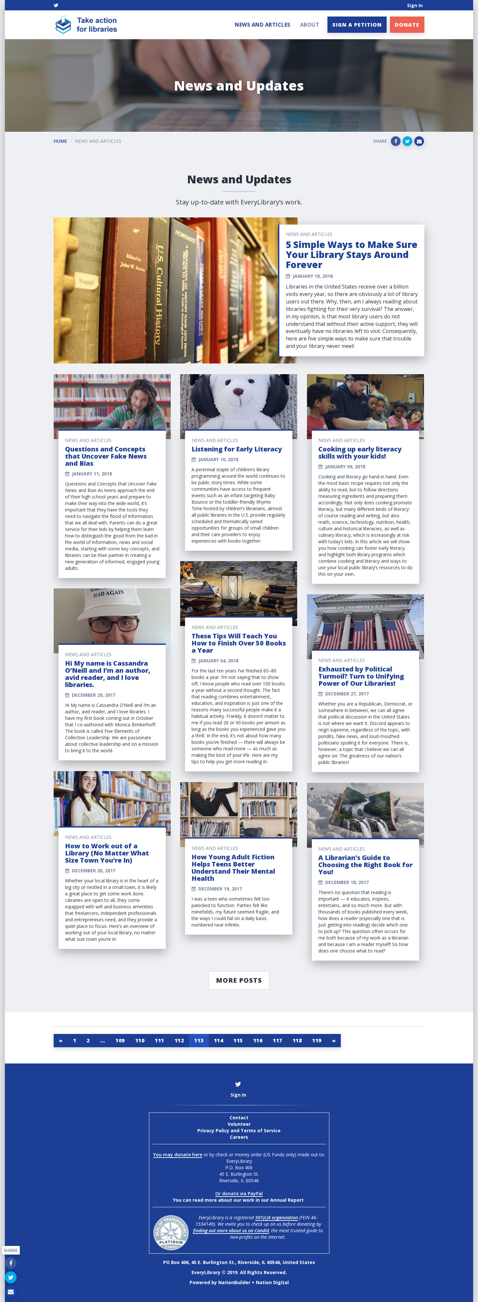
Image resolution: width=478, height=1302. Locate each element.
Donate (407, 24)
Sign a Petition (357, 24)
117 (277, 1040)
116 (258, 1040)
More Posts (239, 980)
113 (199, 1040)
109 (120, 1040)
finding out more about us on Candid (231, 1230)
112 (179, 1040)
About (310, 24)
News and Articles (262, 24)
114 (218, 1040)
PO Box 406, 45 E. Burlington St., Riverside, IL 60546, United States (239, 1262)
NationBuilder (234, 1282)
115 (238, 1040)
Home (60, 141)
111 (159, 1040)
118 (297, 1040)
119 (317, 1040)
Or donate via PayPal (239, 1193)
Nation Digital (272, 1282)
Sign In (415, 5)
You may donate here (177, 1154)
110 (140, 1040)
